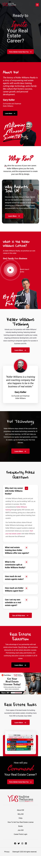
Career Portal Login (20, 834)
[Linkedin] (26, 843)
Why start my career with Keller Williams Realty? (14, 491)
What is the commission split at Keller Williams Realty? (15, 565)
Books (20, 826)
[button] (20, 491)
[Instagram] (22, 843)
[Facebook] (15, 843)
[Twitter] (19, 843)
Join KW (20, 830)
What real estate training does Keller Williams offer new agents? (17, 550)
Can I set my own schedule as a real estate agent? (13, 602)
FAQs (20, 818)
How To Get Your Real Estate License (20, 822)
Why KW (20, 814)
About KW (20, 810)
